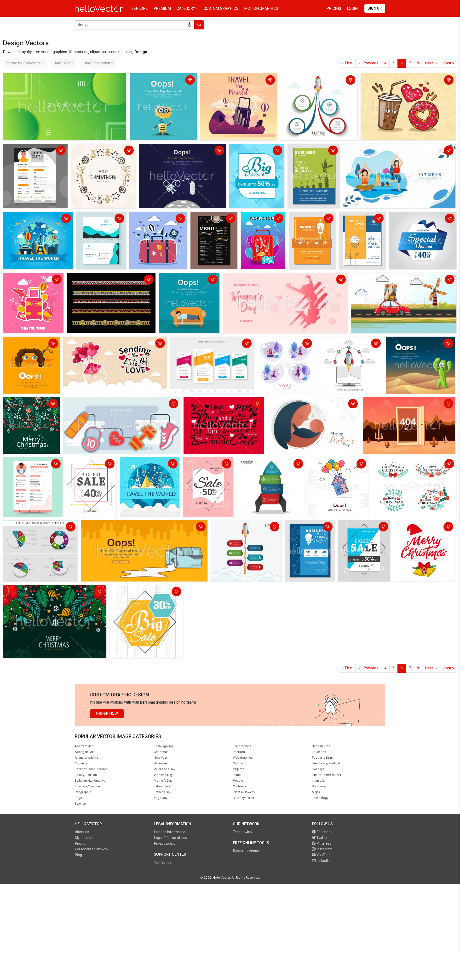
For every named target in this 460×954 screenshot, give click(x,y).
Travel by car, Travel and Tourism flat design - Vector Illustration (396, 280)
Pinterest (323, 843)
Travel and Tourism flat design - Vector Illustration (234, 80)
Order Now (107, 713)
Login (352, 8)
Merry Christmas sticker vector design (98, 151)
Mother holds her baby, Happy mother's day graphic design (311, 404)
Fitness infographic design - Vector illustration (103, 401)
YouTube (323, 855)
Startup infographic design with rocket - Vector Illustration (345, 344)
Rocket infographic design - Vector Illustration (267, 464)
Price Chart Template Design (196, 341)
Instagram (324, 849)
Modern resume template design (32, 148)
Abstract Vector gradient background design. (42, 77)
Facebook (324, 832)
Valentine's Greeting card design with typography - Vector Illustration (113, 344)
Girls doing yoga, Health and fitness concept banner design (284, 344)
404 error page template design (391, 401)
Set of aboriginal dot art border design (100, 277)
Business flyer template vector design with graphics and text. (312, 154)
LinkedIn (323, 860)
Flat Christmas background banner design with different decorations (28, 407)
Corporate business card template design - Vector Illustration (99, 222)
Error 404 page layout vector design (161, 77)
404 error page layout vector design (170, 148)
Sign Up (375, 8)
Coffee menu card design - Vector (213, 219)
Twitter (322, 837)
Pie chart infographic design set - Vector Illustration (38, 527)
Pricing (333, 8)
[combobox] (25, 63)
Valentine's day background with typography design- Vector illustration (221, 404)
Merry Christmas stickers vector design (406, 461)
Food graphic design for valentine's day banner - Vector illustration (402, 80)
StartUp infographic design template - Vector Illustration (313, 80)
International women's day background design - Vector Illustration (279, 277)
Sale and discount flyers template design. (251, 151)
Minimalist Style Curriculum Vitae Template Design (32, 464)
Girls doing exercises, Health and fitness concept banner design (398, 148)
